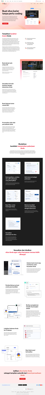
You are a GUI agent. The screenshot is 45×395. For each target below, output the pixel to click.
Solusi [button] (34, 3)
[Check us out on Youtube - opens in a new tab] (41, 385)
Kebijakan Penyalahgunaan (26, 392)
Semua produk (20, 1)
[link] (17, 1)
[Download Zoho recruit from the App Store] (20, 385)
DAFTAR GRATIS (5, 23)
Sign (12, 1)
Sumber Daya (41, 3)
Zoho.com (2, 1)
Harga (37, 3)
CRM (5, 1)
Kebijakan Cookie (18, 392)
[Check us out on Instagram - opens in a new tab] (42, 385)
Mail (17, 1)
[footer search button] (26, 389)
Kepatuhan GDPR (21, 392)
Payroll (15, 1)
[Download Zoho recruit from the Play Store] (24, 385)
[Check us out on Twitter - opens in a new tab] (38, 385)
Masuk (43, 1)
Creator (10, 1)
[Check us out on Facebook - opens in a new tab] (36, 385)
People (8, 1)
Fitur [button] (31, 3)
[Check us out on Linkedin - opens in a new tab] (39, 385)
